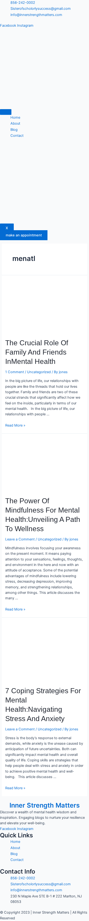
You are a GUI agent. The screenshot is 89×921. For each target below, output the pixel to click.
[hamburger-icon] (5, 112)
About (15, 123)
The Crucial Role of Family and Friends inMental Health (36, 352)
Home (15, 117)
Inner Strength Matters (44, 805)
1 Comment (14, 372)
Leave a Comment (20, 539)
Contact (16, 135)
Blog (14, 129)
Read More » (15, 425)
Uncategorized (39, 372)
